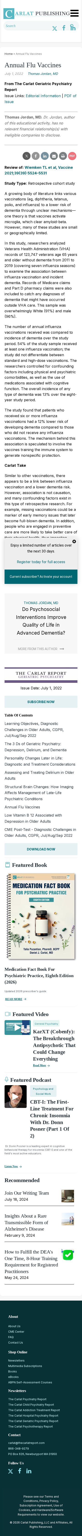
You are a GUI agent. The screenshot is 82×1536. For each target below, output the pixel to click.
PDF (72, 156)
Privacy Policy (48, 1501)
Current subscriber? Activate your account (41, 576)
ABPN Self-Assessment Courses (30, 1382)
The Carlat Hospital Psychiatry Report (33, 1415)
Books (12, 1371)
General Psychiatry (46, 1023)
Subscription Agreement (36, 1505)
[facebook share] (36, 156)
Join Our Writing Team (27, 1193)
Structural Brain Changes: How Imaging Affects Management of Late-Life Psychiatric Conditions (39, 792)
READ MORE (13, 999)
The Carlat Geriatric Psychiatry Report (33, 1421)
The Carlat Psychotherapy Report (30, 1426)
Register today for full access (41, 562)
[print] (63, 156)
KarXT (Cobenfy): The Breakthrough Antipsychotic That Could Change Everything (54, 1045)
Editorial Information (43, 95)
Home (9, 53)
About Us (14, 1326)
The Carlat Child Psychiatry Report (31, 1404)
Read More (39, 1065)
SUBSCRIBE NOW (41, 702)
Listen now (11, 1166)
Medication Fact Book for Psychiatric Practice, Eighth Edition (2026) (39, 975)
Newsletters (16, 1360)
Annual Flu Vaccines (22, 807)
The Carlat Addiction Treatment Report (34, 1410)
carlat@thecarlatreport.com (26, 1443)
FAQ (11, 1337)
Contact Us (15, 1342)
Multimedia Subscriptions (25, 1366)
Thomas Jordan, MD (43, 74)
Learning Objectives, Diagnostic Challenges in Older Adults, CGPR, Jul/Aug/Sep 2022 (34, 729)
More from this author (37, 649)
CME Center (16, 1331)
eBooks (13, 1377)
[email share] (54, 156)
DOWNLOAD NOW (41, 849)
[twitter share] (27, 156)
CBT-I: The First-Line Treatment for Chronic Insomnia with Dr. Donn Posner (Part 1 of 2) (52, 1119)
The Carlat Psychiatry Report (27, 1399)
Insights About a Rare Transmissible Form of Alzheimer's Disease (26, 1222)
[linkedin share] (45, 156)
